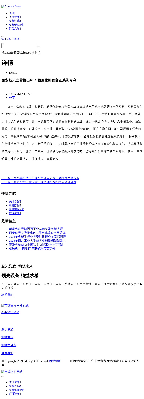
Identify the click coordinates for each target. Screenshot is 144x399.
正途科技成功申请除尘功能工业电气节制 (36, 244)
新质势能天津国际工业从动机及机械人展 (36, 228)
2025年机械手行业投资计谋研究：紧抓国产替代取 (47, 178)
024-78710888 (10, 38)
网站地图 (55, 361)
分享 (12, 97)
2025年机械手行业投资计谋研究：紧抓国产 (37, 236)
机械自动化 (9, 345)
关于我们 (8, 329)
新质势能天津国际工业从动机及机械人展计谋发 (45, 182)
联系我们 (8, 294)
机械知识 (8, 337)
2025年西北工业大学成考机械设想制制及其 (37, 240)
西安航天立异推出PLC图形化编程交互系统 (37, 232)
